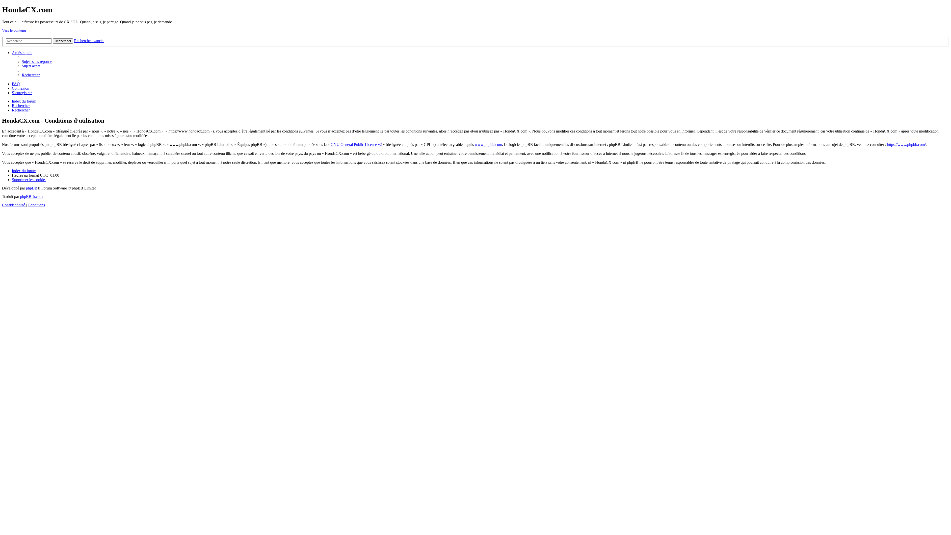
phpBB (31, 188)
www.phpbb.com (488, 144)
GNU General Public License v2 (356, 144)
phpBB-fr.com (31, 196)
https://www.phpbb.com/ (906, 144)
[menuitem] (37, 61)
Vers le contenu (14, 30)
